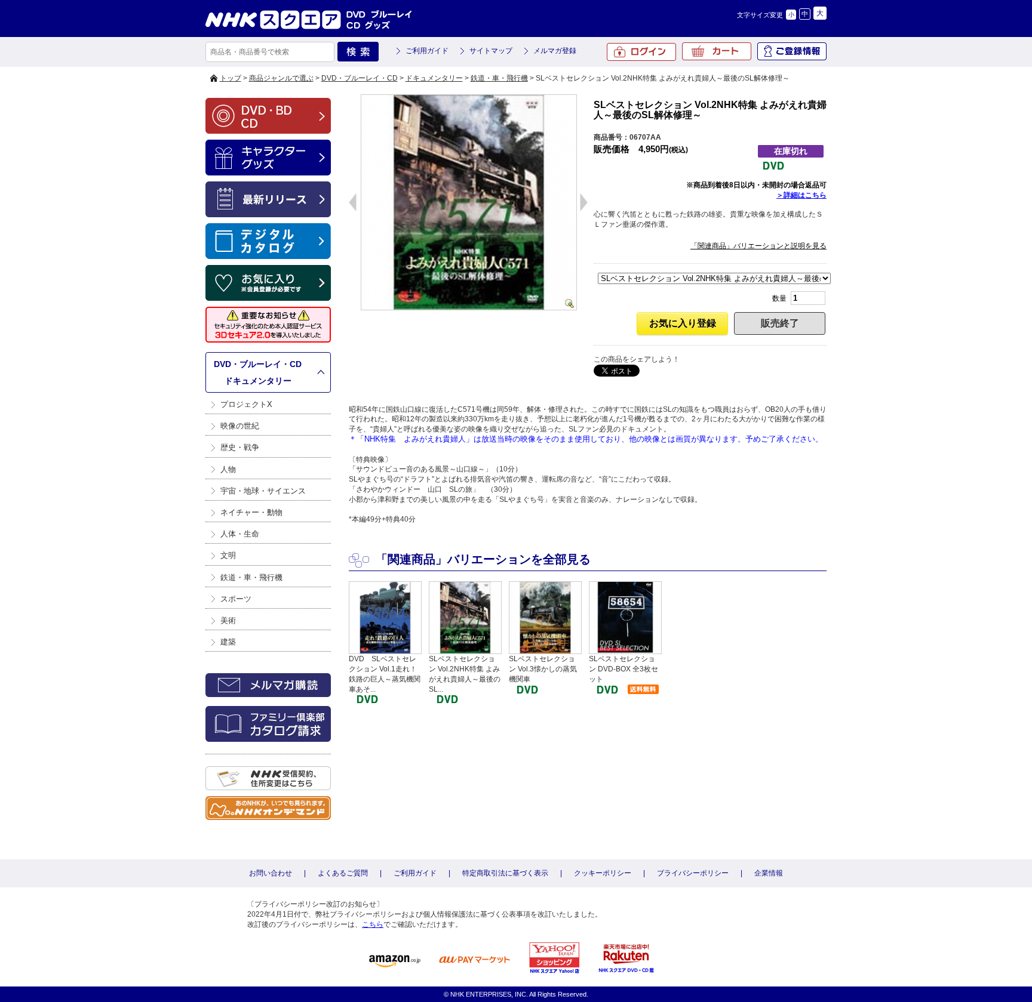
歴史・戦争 (239, 447)
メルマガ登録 (554, 51)
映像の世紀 (239, 425)
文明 (228, 555)
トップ (230, 78)
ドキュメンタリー (434, 78)
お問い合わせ (270, 873)
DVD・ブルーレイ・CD (359, 78)
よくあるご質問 (343, 873)
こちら (372, 924)
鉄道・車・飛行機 (499, 78)
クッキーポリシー (602, 873)
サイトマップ (490, 51)
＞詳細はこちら (801, 195)
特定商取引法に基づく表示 (505, 873)
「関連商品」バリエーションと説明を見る (758, 246)
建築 (228, 641)
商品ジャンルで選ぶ (281, 78)
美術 (228, 620)
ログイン (641, 51)
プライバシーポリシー (693, 873)
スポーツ (235, 598)
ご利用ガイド (427, 51)
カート (716, 51)
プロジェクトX (246, 404)
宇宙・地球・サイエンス (263, 490)
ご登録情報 (792, 51)
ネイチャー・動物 (251, 512)
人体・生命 (239, 533)
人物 (228, 469)
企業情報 (768, 873)
